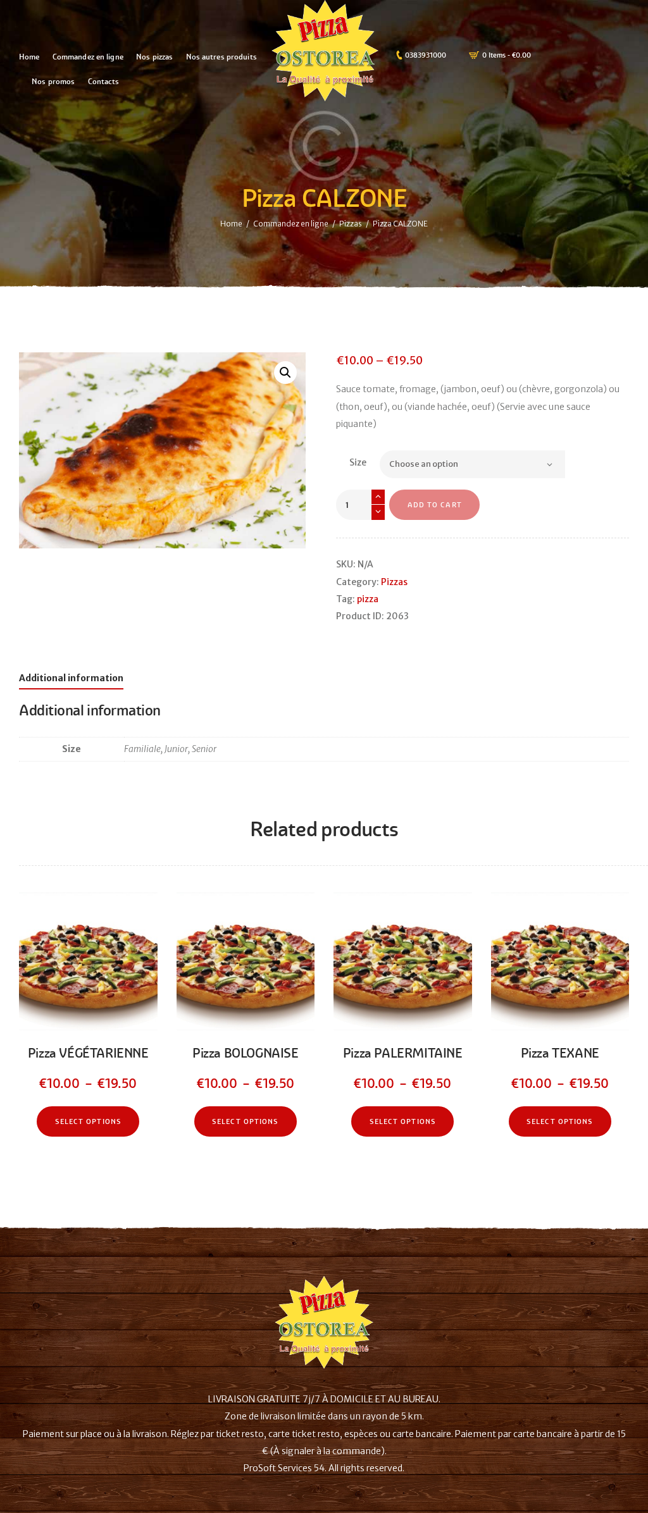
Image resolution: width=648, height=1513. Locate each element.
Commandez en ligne (290, 223)
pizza (367, 599)
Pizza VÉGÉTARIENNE (88, 1053)
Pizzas (350, 223)
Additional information (71, 678)
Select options (88, 1121)
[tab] (71, 680)
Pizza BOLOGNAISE (245, 1053)
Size (357, 462)
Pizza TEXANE (560, 1053)
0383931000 (425, 55)
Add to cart (435, 504)
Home (231, 223)
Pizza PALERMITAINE (403, 1053)
